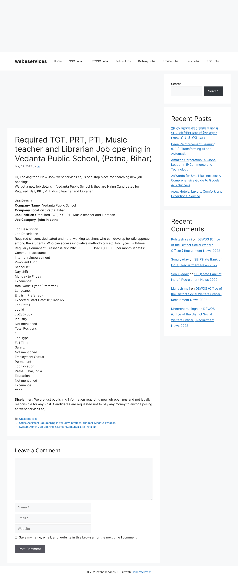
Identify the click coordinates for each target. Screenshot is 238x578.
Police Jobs (123, 61)
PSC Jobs (213, 61)
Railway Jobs (146, 61)
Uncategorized (28, 418)
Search (176, 84)
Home (58, 61)
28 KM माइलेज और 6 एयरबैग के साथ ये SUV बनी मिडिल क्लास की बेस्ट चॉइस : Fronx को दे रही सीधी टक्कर (194, 133)
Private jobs (170, 61)
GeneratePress (142, 572)
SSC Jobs (75, 61)
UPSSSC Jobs (98, 61)
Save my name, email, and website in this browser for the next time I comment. (78, 537)
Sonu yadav (180, 259)
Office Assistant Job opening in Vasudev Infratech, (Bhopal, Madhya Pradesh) (68, 422)
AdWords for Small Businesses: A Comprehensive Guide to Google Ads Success (196, 180)
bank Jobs (192, 61)
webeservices (31, 61)
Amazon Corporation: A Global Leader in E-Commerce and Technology (193, 164)
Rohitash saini (181, 239)
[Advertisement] (111, 26)
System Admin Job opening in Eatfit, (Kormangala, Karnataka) (57, 426)
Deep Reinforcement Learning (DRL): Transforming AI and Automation (193, 148)
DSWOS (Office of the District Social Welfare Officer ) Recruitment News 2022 (195, 245)
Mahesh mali (180, 288)
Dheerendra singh (184, 309)
